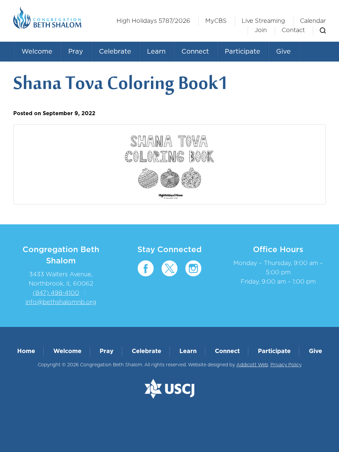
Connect (195, 51)
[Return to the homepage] (47, 18)
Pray (75, 51)
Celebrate (115, 51)
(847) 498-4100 (56, 293)
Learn (156, 51)
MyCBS (216, 21)
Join (261, 30)
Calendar (313, 21)
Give (283, 51)
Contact (293, 30)
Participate (242, 51)
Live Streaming (263, 21)
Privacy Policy (286, 365)
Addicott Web (252, 365)
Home (26, 351)
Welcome (37, 51)
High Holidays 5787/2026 (153, 21)
